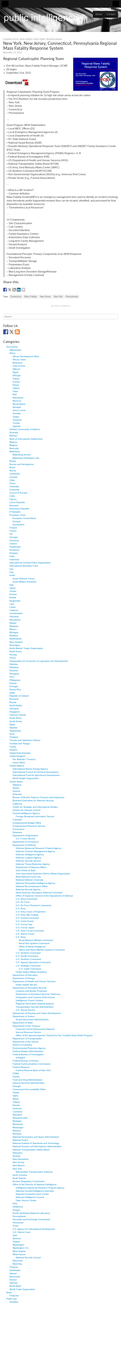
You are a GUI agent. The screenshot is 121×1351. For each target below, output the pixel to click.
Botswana (17, 362)
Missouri (17, 1130)
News (9, 1292)
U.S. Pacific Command (27, 956)
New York (39, 39)
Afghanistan (15, 350)
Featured (14, 1295)
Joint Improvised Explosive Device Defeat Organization (43, 873)
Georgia (13, 537)
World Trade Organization (22, 1289)
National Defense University (29, 880)
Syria (11, 734)
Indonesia (14, 559)
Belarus (13, 442)
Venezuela (14, 1276)
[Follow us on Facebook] (5, 331)
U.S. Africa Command (26, 899)
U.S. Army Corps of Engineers (31, 911)
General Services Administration (28, 1083)
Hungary (13, 553)
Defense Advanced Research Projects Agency (38, 848)
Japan (12, 588)
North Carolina (20, 1175)
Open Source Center (26, 1200)
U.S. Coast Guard (24, 921)
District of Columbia (22, 1045)
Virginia (16, 1241)
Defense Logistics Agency (28, 857)
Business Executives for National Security (33, 800)
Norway (13, 654)
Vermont (17, 1238)
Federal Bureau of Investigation (28, 1054)
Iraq (11, 572)
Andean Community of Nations (24, 429)
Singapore (14, 711)
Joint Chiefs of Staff (25, 870)
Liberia (16, 388)
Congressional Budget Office (27, 823)
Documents (12, 347)
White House (19, 1254)
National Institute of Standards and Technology (36, 1143)
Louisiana (17, 1111)
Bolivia (12, 461)
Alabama (17, 784)
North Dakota (19, 1178)
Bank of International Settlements (26, 439)
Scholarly (14, 708)
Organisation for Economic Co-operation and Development (38, 661)
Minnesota (18, 1124)
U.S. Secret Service (25, 1010)
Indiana (16, 1102)
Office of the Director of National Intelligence (35, 1184)
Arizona (16, 791)
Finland (13, 527)
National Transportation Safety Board (31, 1149)
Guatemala (14, 546)
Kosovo (13, 594)
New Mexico (19, 1165)
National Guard (20, 1140)
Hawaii (16, 1092)
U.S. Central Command (27, 918)
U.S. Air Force (23, 902)
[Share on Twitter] (10, 290)
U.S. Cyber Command (30, 969)
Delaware (17, 832)
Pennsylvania (54, 39)
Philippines (14, 680)
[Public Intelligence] (41, 18)
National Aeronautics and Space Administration (36, 1137)
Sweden (13, 727)
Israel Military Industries (24, 581)
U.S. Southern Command (28, 959)
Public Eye (11, 1298)
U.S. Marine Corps (25, 934)
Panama (13, 670)
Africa (12, 353)
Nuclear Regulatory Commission (29, 1181)
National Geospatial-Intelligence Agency (35, 883)
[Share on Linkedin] (19, 290)
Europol (16, 521)
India (11, 556)
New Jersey (26, 39)
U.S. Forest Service (25, 838)
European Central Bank (24, 518)
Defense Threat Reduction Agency (33, 864)
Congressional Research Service (29, 826)
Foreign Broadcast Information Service (35, 816)
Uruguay (13, 1267)
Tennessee (18, 1222)
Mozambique (19, 404)
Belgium (13, 445)
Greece (13, 543)
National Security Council (28, 1257)
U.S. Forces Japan (25, 927)
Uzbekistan (14, 1270)
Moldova (13, 635)
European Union (17, 515)
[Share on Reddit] (14, 290)
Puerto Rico (15, 689)
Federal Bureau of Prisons (26, 1060)
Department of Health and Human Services (34, 981)
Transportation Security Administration (35, 1007)
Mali (15, 394)
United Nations (16, 765)
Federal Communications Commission (32, 1064)
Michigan (13, 632)
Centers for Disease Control (26, 810)
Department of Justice (24, 1016)
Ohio (15, 1203)
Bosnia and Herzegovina (21, 464)
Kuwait (12, 597)
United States (16, 781)
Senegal (17, 407)
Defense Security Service (28, 861)
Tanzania (17, 420)
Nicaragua (14, 645)
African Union (19, 359)
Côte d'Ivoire (19, 366)
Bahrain (13, 435)
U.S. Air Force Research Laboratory (33, 905)
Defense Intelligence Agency (30, 854)
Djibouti (16, 369)
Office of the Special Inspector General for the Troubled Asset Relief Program (54, 1035)
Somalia (17, 413)
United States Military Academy (31, 972)
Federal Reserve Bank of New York (33, 1070)
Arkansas (17, 794)
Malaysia (13, 626)
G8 (10, 534)
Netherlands (15, 638)
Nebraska (17, 1153)
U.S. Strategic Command (28, 965)
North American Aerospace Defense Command (39, 892)
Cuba (12, 496)
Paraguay (14, 673)
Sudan (16, 416)
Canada (13, 477)
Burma (12, 470)
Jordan (12, 591)
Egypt (15, 372)
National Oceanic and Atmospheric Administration (37, 1146)
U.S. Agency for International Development (34, 1229)
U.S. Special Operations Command (33, 962)
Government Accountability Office (29, 1089)
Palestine (14, 667)
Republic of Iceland (19, 696)
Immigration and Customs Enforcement (35, 997)
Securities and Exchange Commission (31, 1219)
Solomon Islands (17, 715)
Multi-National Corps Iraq (28, 876)
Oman (12, 657)
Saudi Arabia (15, 705)
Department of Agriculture (25, 835)
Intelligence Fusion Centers (29, 1000)
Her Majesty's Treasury (24, 759)
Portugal (13, 686)
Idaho (15, 1095)
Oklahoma (18, 1206)
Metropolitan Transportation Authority (34, 1172)
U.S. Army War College (27, 915)
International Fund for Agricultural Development (36, 775)
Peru (11, 677)
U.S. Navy (21, 937)
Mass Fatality (30, 296)
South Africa (15, 718)
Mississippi (18, 1127)
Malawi (12, 623)
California (17, 804)
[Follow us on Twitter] (11, 331)
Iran (11, 569)
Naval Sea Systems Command (34, 943)
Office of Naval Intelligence (32, 946)
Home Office (19, 762)
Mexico (13, 629)
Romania (13, 699)
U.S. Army (21, 908)
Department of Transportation (27, 1038)
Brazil (12, 467)
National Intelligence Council (30, 1197)
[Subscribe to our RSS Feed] (17, 331)
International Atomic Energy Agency (30, 769)
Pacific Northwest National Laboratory (31, 1213)
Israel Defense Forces (24, 578)
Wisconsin (18, 1260)
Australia (13, 432)
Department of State (23, 1022)
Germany (14, 540)
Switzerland (15, 730)
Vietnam (13, 1283)
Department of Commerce (26, 841)
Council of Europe (18, 492)
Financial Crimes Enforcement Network (35, 1029)
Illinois (16, 1099)
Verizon (13, 1279)
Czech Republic (17, 502)
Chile (11, 480)
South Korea (15, 721)
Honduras (14, 550)
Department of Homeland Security (29, 988)
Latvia (12, 607)
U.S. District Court (21, 1232)
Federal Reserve (21, 1067)
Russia (12, 702)
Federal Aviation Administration (28, 1051)
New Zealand (16, 642)
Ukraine (13, 750)
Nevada (16, 1156)
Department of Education (25, 975)
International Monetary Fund (23, 566)
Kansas (16, 1105)
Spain (12, 724)
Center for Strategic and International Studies (35, 807)
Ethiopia (17, 375)
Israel (12, 575)
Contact (111, 14)
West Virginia (19, 1251)
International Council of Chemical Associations (35, 772)
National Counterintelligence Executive (35, 1191)
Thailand (13, 737)
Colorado (17, 819)
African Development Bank (26, 356)
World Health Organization (26, 778)
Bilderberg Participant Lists (26, 458)
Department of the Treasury (26, 1026)
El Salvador (15, 512)
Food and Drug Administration (27, 1080)
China (12, 483)
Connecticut (10, 39)
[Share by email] (23, 290)
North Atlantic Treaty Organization (26, 648)
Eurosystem (18, 524)
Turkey (12, 746)
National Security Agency (28, 889)
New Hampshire (21, 1159)
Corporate (14, 489)
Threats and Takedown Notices (24, 740)
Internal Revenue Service (28, 1032)
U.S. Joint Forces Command (30, 930)
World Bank (15, 1286)
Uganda (16, 426)
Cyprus (13, 499)
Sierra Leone (19, 410)
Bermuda (14, 448)
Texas (15, 1225)
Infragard (20, 1057)
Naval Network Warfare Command (36, 940)
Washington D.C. (21, 1248)
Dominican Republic (19, 508)
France (13, 531)
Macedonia (14, 620)
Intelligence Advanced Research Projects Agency (40, 1187)
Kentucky (17, 1108)
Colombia (14, 486)
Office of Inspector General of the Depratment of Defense (44, 895)
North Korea (15, 651)
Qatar (12, 692)
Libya (15, 391)
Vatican (13, 1273)
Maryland (17, 1114)
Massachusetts (20, 1118)
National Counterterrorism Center (32, 1194)
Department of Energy (24, 978)
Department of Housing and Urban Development (37, 1013)
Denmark (14, 505)
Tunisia (16, 423)
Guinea (16, 381)
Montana (17, 1133)
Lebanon (13, 610)
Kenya (16, 385)
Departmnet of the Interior (25, 1041)
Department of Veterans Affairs (31, 867)
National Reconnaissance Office (32, 886)
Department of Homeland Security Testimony (38, 994)
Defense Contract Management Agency (35, 851)
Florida (16, 1076)
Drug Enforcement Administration (32, 1019)
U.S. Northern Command (28, 953)
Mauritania (18, 397)
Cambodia (14, 473)
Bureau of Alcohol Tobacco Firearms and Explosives (38, 797)
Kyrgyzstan (14, 600)
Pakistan (13, 664)
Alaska (16, 788)
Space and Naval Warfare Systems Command (42, 949)
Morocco (17, 401)
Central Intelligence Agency (26, 813)
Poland (12, 683)
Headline (13, 1302)
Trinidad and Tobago (19, 743)
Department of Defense (24, 845)
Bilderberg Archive (22, 454)
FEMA (16, 1073)
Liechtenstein (16, 613)
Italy (11, 585)
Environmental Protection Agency (29, 1048)
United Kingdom (17, 756)
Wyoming (17, 1264)
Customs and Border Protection (31, 991)
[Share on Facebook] (5, 290)
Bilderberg (14, 451)
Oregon (16, 1210)
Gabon (16, 378)
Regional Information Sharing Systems (35, 1003)
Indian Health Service (26, 984)
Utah (15, 1235)
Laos (11, 604)
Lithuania (14, 616)
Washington (18, 1244)
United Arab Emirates (20, 753)
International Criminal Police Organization (30, 562)
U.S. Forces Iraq (24, 924)
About (98, 14)
